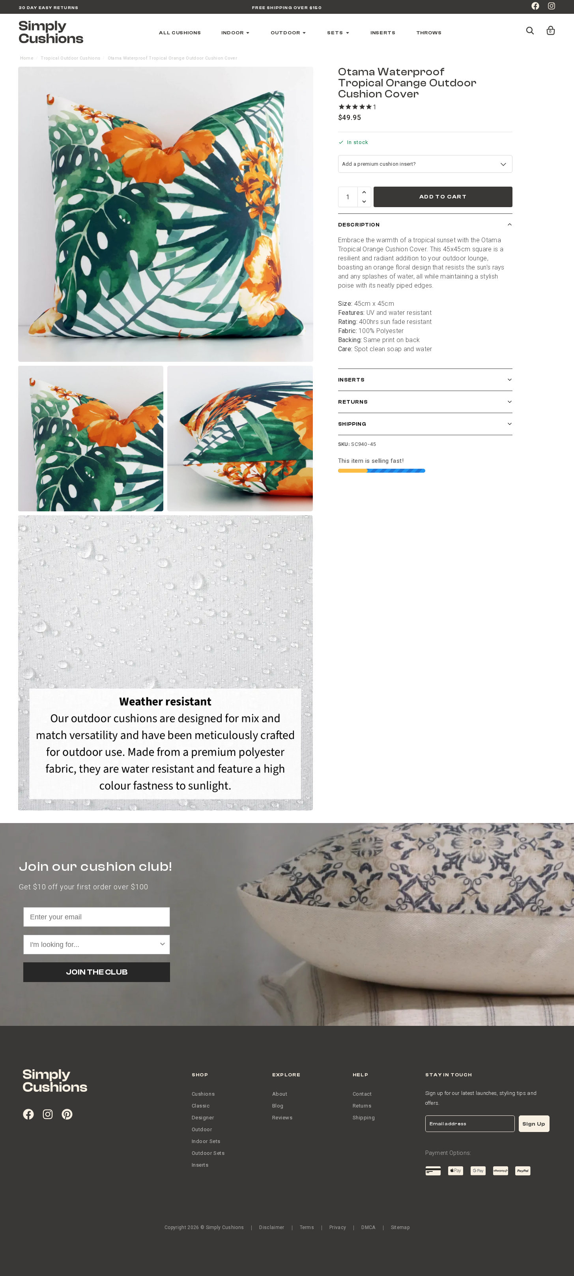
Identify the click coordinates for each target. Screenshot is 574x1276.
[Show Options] (357, 692)
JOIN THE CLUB (287, 721)
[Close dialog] (366, 565)
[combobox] (285, 692)
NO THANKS (287, 746)
